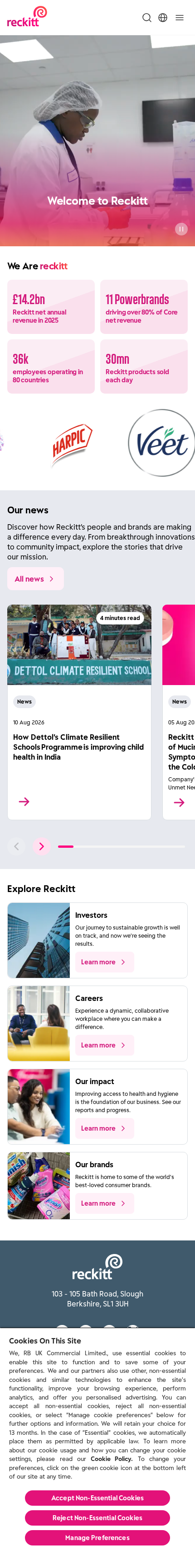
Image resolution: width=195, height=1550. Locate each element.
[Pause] (181, 229)
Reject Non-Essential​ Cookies (97, 1518)
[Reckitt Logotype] (27, 17)
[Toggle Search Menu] (147, 17)
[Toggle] (179, 17)
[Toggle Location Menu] (163, 17)
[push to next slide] (42, 846)
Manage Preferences (97, 1538)
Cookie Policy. (112, 1459)
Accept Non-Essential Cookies (97, 1498)
